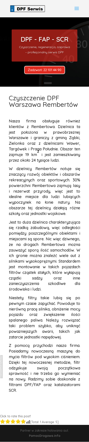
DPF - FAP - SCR (44, 39)
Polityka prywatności (1, 366)
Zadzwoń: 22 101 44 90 (44, 70)
